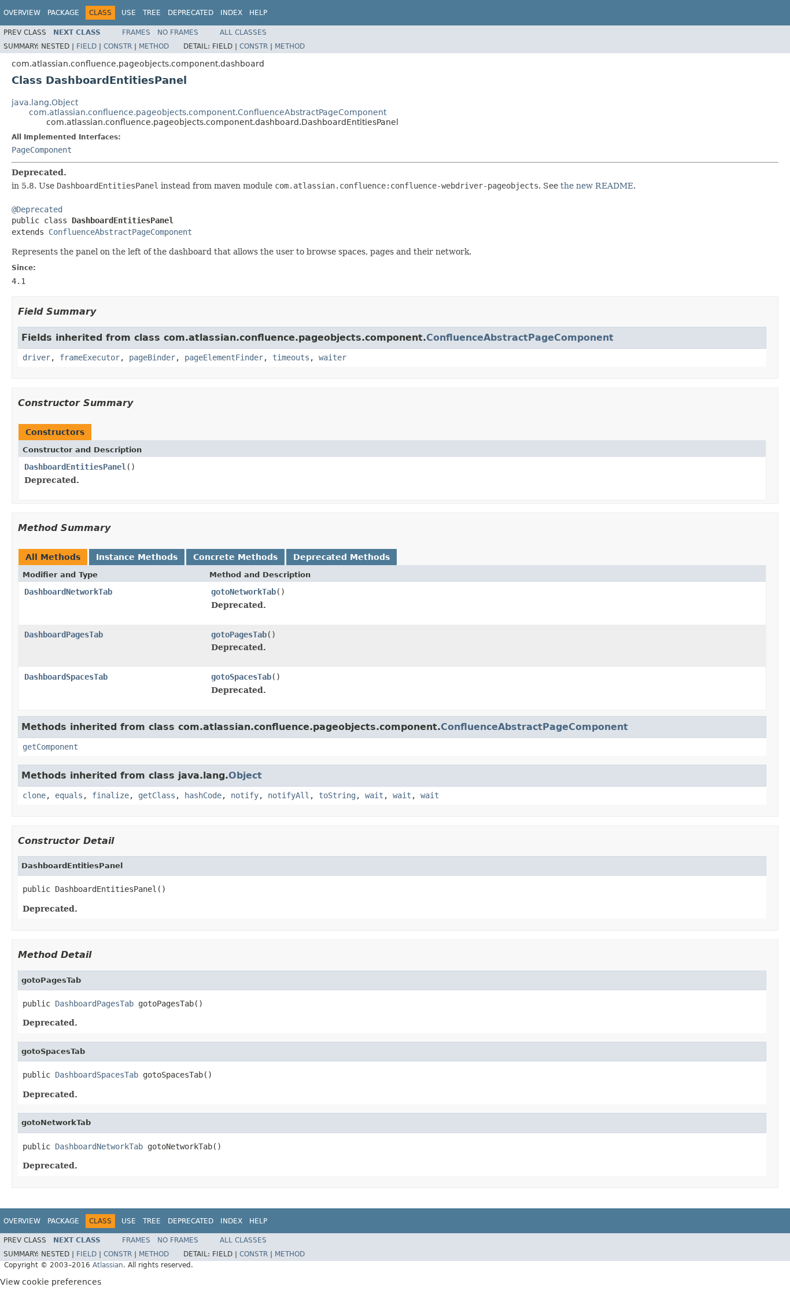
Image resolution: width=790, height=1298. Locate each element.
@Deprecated (37, 209)
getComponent (50, 746)
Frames (136, 32)
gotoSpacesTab (241, 676)
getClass (156, 795)
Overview (21, 13)
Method (154, 46)
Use (128, 13)
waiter (332, 357)
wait (374, 795)
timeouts (290, 357)
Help (258, 13)
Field (86, 46)
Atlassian (108, 1265)
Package (63, 13)
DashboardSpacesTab (66, 676)
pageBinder (152, 357)
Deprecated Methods (341, 557)
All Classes (243, 32)
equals (69, 795)
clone (34, 795)
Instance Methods (137, 557)
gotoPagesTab (239, 634)
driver (36, 357)
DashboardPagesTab (63, 634)
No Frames (177, 32)
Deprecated (190, 13)
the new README (596, 185)
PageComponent (42, 149)
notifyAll (288, 795)
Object (245, 775)
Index (231, 13)
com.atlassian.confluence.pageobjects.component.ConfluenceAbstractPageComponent (207, 112)
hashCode (203, 795)
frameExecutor (90, 357)
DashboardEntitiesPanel (75, 466)
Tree (152, 13)
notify (245, 795)
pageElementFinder (223, 357)
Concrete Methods (235, 557)
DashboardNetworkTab (68, 591)
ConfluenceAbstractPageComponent (120, 232)
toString (337, 795)
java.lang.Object (45, 102)
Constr (118, 46)
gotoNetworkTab (243, 591)
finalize (110, 795)
